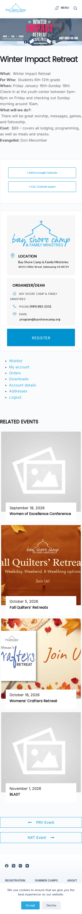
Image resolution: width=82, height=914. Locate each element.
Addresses (18, 391)
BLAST (15, 794)
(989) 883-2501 (40, 306)
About (72, 880)
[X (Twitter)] (13, 865)
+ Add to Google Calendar (42, 172)
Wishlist (15, 360)
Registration (15, 880)
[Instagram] (20, 865)
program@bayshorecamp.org (40, 319)
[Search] (75, 8)
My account (19, 367)
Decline (51, 905)
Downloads (18, 379)
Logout (15, 397)
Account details (22, 385)
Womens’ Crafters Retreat (33, 700)
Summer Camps (46, 880)
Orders (15, 373)
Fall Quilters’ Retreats (29, 607)
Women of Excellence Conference (40, 513)
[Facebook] (6, 865)
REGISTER (41, 338)
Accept (30, 905)
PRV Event (45, 822)
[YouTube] (27, 865)
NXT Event (37, 837)
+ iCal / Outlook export (42, 186)
